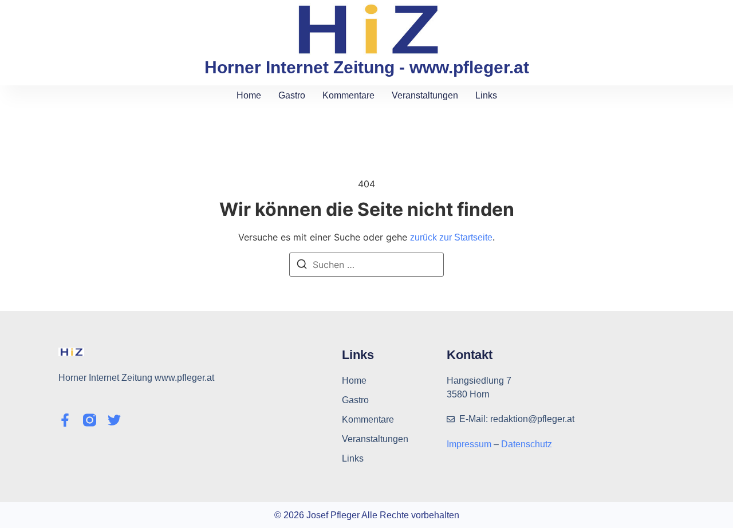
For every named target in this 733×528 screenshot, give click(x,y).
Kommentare (348, 95)
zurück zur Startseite (451, 237)
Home (249, 95)
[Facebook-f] (65, 420)
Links (486, 95)
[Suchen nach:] (366, 265)
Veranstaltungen (425, 95)
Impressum (470, 444)
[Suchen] (302, 266)
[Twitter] (114, 420)
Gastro (291, 95)
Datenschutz (526, 444)
